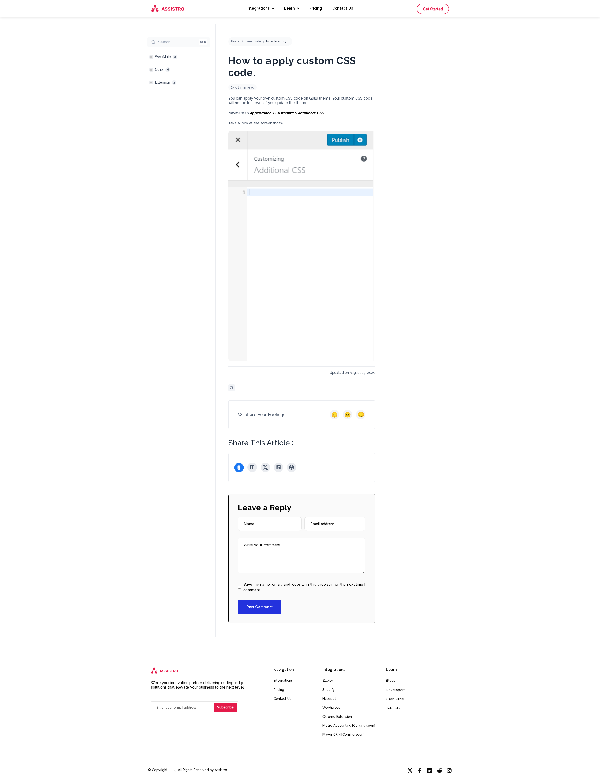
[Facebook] (252, 467)
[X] (265, 467)
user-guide (253, 41)
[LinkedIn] (278, 467)
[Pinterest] (291, 467)
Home (235, 41)
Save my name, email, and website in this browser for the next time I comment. (304, 587)
